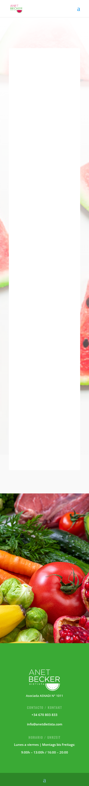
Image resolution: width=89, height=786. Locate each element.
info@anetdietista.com (44, 724)
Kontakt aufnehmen (45, 603)
